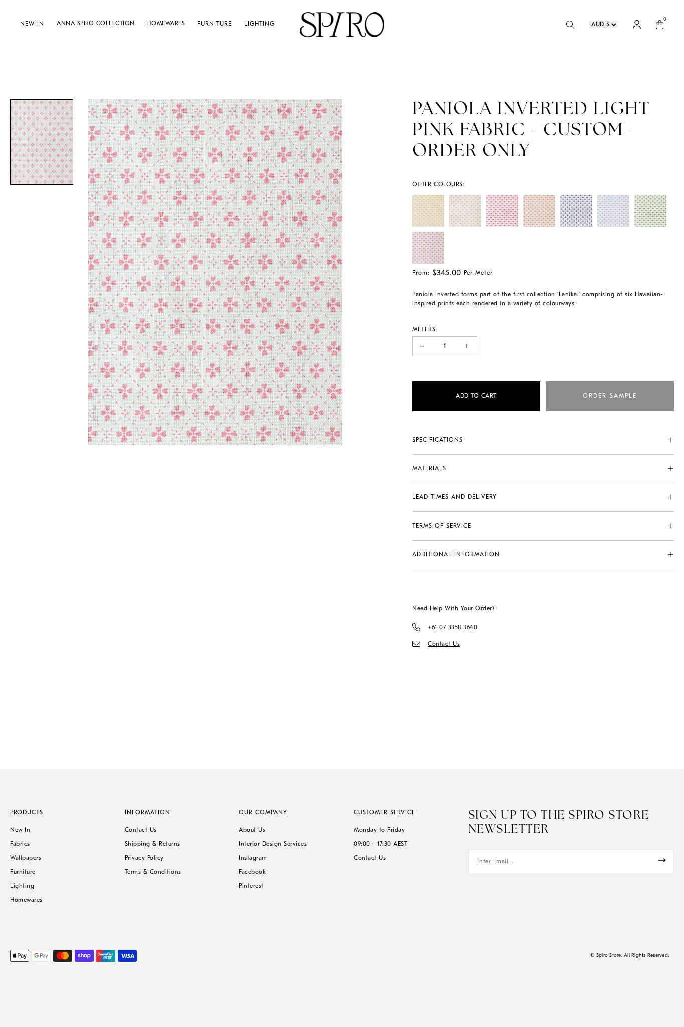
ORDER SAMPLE (610, 396)
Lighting (22, 886)
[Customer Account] (637, 24)
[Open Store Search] (570, 25)
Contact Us (141, 830)
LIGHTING (259, 24)
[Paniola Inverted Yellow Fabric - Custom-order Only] (428, 211)
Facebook (252, 872)
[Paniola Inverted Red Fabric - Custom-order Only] (502, 211)
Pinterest (251, 886)
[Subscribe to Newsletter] (661, 860)
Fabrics (20, 844)
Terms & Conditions (153, 872)
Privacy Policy (144, 858)
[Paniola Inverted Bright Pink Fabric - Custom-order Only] (428, 248)
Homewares (26, 900)
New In (20, 830)
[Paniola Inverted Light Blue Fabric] (613, 211)
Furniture (23, 872)
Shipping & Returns (152, 844)
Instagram (253, 858)
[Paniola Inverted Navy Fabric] (576, 211)
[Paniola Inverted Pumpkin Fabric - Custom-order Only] (539, 211)
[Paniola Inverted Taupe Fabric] (465, 211)
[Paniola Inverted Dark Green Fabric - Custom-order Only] (650, 211)
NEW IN (32, 24)
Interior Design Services (273, 844)
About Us (252, 830)
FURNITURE (214, 24)
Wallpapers (25, 858)
